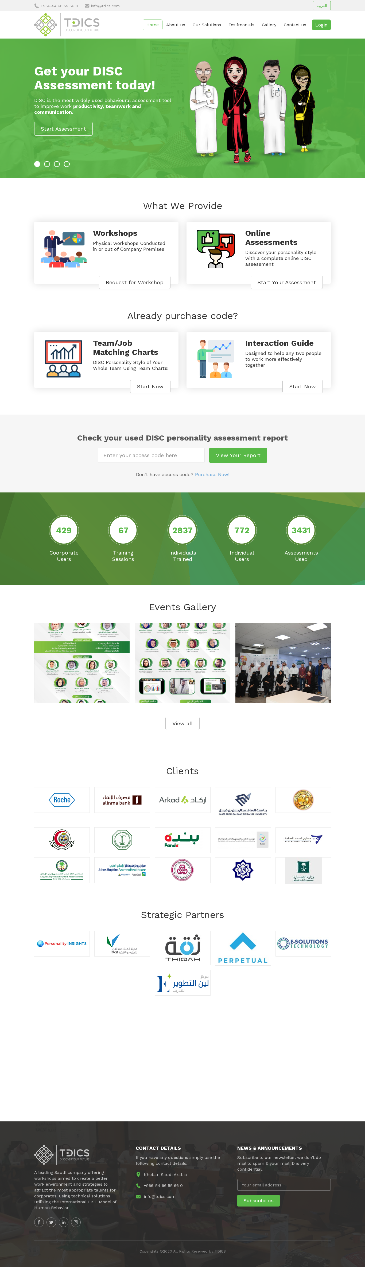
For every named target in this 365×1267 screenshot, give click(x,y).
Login (321, 25)
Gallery (269, 24)
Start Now (150, 386)
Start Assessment (63, 129)
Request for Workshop (135, 282)
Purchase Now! (212, 474)
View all (182, 723)
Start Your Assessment (287, 282)
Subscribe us (258, 1200)
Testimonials (241, 24)
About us (175, 24)
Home (152, 24)
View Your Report (238, 455)
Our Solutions (207, 24)
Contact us (295, 24)
